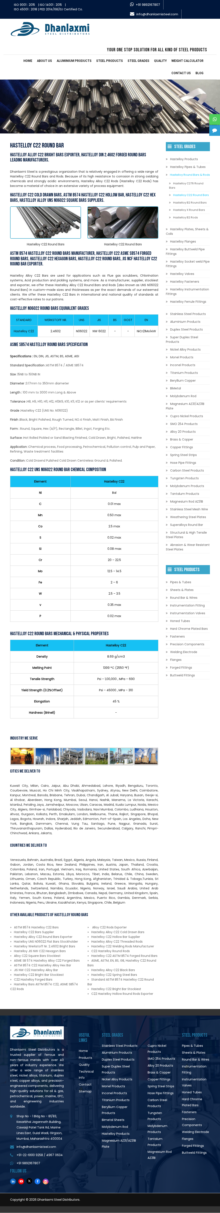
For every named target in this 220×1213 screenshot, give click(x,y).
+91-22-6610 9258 (30, 1155)
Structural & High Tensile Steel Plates (186, 534)
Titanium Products (184, 373)
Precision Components (187, 644)
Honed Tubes (180, 621)
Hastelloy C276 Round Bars (186, 185)
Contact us (181, 73)
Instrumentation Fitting (187, 605)
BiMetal (175, 388)
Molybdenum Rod (183, 396)
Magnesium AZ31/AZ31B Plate (185, 406)
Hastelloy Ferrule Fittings (188, 301)
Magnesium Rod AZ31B (186, 501)
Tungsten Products (184, 478)
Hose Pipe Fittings (183, 463)
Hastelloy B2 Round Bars (190, 203)
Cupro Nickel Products (186, 416)
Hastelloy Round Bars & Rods (190, 175)
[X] (29, 1181)
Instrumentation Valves (187, 613)
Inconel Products (182, 365)
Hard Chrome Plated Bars (189, 629)
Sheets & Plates (182, 590)
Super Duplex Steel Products (182, 339)
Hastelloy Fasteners (184, 281)
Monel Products (181, 357)
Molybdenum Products (187, 486)
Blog (199, 73)
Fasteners (177, 636)
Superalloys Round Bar (186, 525)
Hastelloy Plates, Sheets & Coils (187, 231)
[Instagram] (46, 1181)
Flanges (176, 660)
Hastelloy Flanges (183, 241)
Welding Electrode (183, 652)
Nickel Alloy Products (185, 349)
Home (27, 61)
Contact (85, 1084)
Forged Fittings (181, 667)
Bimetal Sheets (113, 1120)
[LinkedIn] (13, 1181)
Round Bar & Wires (183, 598)
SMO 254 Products (184, 424)
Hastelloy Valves (182, 274)
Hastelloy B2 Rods (185, 217)
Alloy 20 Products (183, 431)
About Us (44, 61)
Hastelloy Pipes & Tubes (188, 167)
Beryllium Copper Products (114, 1110)
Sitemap (85, 1091)
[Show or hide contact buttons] (214, 108)
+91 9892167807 (148, 4)
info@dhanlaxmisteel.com (157, 14)
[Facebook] (37, 1181)
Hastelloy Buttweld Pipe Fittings (185, 251)
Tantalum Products (184, 494)
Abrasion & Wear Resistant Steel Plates (188, 547)
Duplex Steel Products (186, 329)
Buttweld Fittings (182, 675)
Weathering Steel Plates (188, 517)
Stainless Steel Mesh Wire (189, 509)
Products (85, 1058)
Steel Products (109, 61)
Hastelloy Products (184, 159)
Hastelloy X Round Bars (189, 210)
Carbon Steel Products (187, 470)
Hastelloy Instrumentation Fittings (187, 291)
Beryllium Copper (183, 380)
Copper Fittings (181, 447)
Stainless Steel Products (188, 314)
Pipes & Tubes (180, 582)
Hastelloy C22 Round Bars (191, 195)
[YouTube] (21, 1181)
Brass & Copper (181, 439)
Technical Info (86, 1074)
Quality (160, 61)
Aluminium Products (74, 61)
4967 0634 (54, 1155)
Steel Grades (138, 61)
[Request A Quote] (214, 130)
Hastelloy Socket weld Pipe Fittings (188, 263)
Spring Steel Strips (183, 455)
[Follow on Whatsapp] (214, 119)
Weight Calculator (187, 61)
